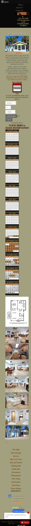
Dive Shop (16, 478)
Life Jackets (15, 481)
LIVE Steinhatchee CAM (23, 21)
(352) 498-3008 (23, 18)
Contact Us (19, 10)
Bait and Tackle (16, 462)
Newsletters (15, 472)
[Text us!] (25, 523)
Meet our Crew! (16, 459)
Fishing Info (16, 465)
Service (16, 456)
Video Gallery (15, 488)
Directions (16, 485)
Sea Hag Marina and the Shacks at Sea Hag (17, 497)
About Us (19, 8)
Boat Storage (16, 452)
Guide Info (16, 468)
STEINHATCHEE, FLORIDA (23, 24)
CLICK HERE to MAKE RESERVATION (17, 126)
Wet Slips (16, 449)
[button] (2, 2)
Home (20, 5)
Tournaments (16, 475)
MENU (6, 2)
